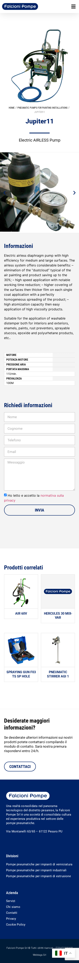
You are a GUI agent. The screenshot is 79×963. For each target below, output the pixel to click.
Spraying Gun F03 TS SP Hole (21, 674)
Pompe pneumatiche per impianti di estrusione (38, 876)
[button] (73, 6)
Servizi (10, 901)
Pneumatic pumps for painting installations (42, 107)
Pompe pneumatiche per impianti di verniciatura (39, 864)
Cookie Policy (16, 924)
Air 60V (21, 613)
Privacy (11, 918)
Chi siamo (13, 907)
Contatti (11, 913)
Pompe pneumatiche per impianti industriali (36, 870)
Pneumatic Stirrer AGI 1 (58, 674)
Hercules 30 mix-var (58, 616)
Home (12, 107)
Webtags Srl (39, 954)
